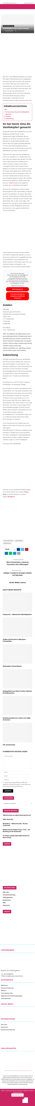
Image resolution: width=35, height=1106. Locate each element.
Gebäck (5, 25)
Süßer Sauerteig (8, 819)
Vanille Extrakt (13, 183)
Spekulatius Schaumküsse (12, 666)
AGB (4, 902)
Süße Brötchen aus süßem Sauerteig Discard (17, 815)
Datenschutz (7, 900)
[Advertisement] (17, 56)
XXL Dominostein (9, 745)
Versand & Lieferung (9, 895)
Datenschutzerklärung (8, 1029)
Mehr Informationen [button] (18, 285)
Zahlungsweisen (8, 897)
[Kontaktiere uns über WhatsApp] (3, 1102)
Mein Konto (4, 985)
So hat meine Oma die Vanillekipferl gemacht (17, 113)
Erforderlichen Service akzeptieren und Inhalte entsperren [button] (17, 296)
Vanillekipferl (18, 540)
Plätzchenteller (8, 540)
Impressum (6, 905)
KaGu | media (18, 1092)
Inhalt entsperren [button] (17, 289)
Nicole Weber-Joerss (17, 582)
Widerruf (3, 990)
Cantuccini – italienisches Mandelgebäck (17, 614)
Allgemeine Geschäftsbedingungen (11, 996)
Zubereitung (9, 118)
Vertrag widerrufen (7, 993)
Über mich (6, 892)
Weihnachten (11, 25)
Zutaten (8, 116)
